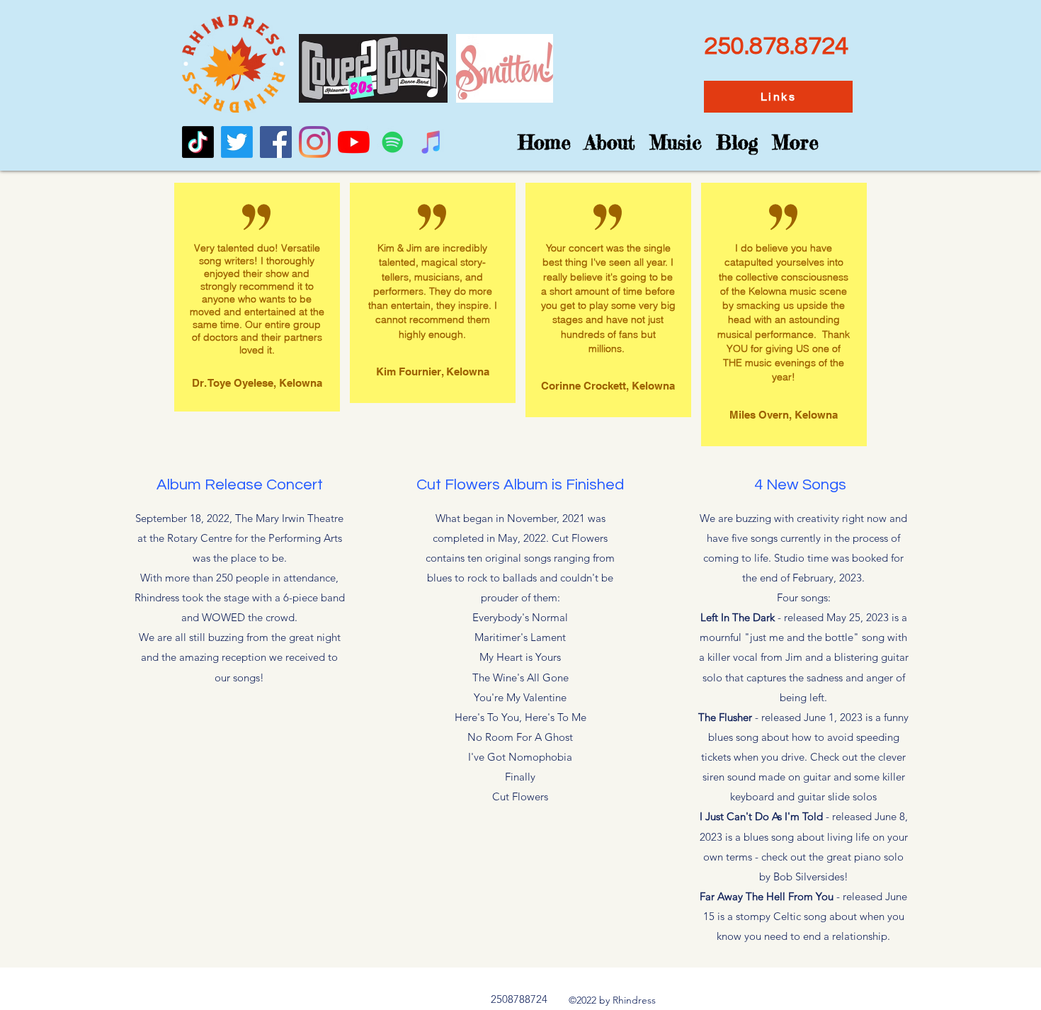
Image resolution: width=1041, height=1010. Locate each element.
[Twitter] (237, 142)
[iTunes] (432, 142)
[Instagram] (315, 142)
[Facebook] (276, 142)
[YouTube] (354, 142)
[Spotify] (393, 142)
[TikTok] (198, 142)
